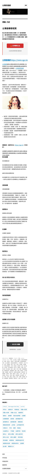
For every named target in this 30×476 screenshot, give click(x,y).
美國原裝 (17, 375)
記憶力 (14, 376)
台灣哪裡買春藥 (20, 68)
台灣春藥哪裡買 (9, 28)
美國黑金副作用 (20, 440)
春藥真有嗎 (6, 370)
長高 (19, 378)
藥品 (11, 376)
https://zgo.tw (19, 145)
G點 (19, 358)
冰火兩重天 (7, 362)
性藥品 (18, 367)
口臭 (25, 362)
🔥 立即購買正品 (15, 46)
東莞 (16, 370)
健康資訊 (11, 358)
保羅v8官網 (24, 409)
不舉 (11, 359)
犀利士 (18, 373)
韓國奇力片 (11, 446)
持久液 (3, 369)
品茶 (5, 364)
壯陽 (17, 364)
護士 (17, 376)
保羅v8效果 (6, 412)
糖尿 (14, 375)
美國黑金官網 (6, 443)
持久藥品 (8, 369)
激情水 (14, 373)
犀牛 (21, 373)
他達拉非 (10, 409)
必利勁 (5, 367)
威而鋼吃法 (6, 422)
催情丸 (8, 361)
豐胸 (20, 376)
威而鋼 (18, 366)
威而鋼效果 (13, 422)
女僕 (12, 366)
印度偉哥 (21, 362)
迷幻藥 (4, 446)
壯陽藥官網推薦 (6, 468)
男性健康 (5, 440)
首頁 (3, 454)
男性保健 (20, 437)
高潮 (22, 378)
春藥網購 (12, 370)
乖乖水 (4, 409)
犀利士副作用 (19, 434)
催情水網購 (17, 361)
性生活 (15, 367)
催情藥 (10, 415)
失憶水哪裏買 (7, 366)
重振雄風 (11, 378)
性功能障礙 (10, 367)
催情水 (12, 361)
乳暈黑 (19, 359)
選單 (26, 5)
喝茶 (12, 364)
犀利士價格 (11, 434)
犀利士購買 (13, 437)
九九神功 (15, 359)
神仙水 (7, 375)
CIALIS (15, 358)
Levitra (22, 358)
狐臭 (24, 373)
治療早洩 (23, 372)
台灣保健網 (6, 5)
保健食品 (16, 409)
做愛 (5, 361)
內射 (3, 362)
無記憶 (23, 431)
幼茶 (22, 366)
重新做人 (15, 378)
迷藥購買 (6, 378)
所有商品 (4, 458)
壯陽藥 (20, 364)
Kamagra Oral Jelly (13, 406)
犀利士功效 (6, 437)
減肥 (11, 373)
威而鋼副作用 (19, 419)
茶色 (5, 376)
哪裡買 (8, 364)
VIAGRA (4, 359)
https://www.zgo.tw (19, 60)
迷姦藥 (23, 376)
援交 (12, 369)
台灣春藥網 (6, 60)
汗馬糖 (12, 431)
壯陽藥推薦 (6, 419)
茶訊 (8, 376)
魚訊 (25, 378)
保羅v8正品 (14, 412)
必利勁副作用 (20, 425)
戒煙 (22, 367)
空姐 (11, 375)
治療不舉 (11, 372)
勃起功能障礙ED (14, 362)
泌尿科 (7, 373)
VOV (8, 359)
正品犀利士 (6, 431)
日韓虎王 (5, 428)
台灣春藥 (4, 64)
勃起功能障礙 (16, 415)
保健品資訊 (5, 461)
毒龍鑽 (6, 372)
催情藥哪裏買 (23, 361)
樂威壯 (21, 370)
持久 (25, 367)
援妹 (15, 369)
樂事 (18, 370)
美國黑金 (11, 440)
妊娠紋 (15, 366)
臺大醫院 (22, 375)
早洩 (17, 369)
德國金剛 (20, 422)
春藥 (20, 369)
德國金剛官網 (6, 425)
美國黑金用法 (15, 443)
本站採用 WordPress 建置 (14, 473)
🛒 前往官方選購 (15, 344)
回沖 (15, 364)
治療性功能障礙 (17, 372)
